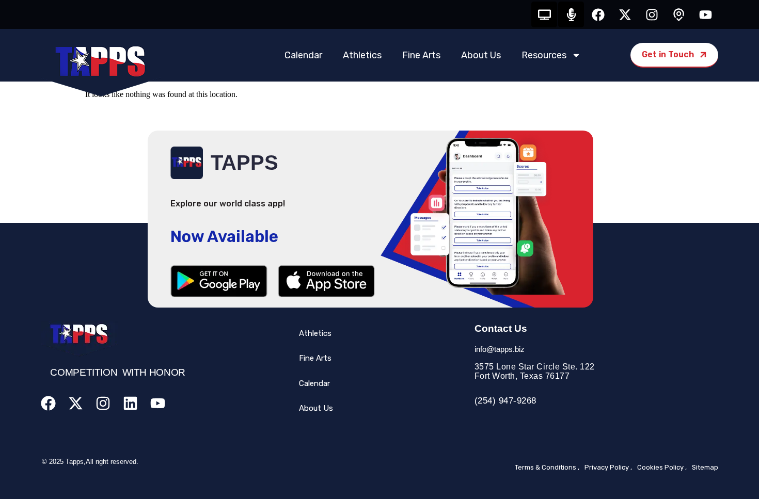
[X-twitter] (625, 14)
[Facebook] (598, 14)
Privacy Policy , (608, 467)
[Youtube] (705, 14)
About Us (481, 55)
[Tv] (544, 14)
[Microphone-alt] (571, 14)
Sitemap (705, 467)
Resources (543, 55)
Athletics (362, 55)
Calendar (303, 55)
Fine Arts (421, 55)
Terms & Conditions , (547, 467)
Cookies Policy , (662, 467)
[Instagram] (652, 14)
